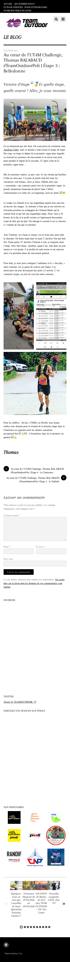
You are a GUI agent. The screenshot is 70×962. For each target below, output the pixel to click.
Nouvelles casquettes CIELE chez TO (54, 898)
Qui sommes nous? (24, 3)
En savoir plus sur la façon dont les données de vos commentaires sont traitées (34, 583)
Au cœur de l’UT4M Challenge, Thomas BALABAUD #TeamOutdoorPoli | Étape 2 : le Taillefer (35, 479)
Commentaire (12, 515)
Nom (7, 546)
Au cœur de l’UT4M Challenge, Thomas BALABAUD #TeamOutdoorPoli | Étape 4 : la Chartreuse (34, 470)
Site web (8, 558)
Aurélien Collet (11, 149)
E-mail (40, 546)
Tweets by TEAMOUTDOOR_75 (20, 701)
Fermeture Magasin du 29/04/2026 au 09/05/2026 (29, 900)
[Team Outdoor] (27, 28)
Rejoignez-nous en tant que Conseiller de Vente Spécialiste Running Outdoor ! (16, 904)
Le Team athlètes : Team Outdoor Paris (25, 7)
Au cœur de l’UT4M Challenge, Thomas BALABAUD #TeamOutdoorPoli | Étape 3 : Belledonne (33, 63)
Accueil (8, 3)
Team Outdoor (11, 953)
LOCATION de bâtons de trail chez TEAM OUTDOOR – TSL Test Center (41, 903)
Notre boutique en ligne (17, 10)
